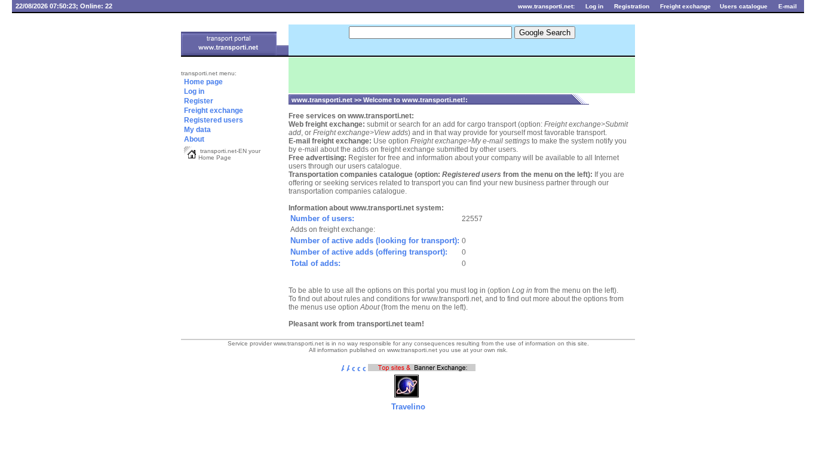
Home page (202, 82)
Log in (219, 91)
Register (197, 101)
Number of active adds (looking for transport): (374, 240)
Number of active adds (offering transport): (368, 251)
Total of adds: (315, 263)
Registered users (212, 120)
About (193, 139)
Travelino (408, 406)
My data (214, 130)
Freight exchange (222, 110)
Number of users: (322, 218)
